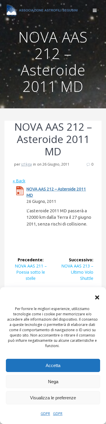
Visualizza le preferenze (53, 397)
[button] (97, 297)
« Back (19, 181)
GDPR (45, 413)
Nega (53, 381)
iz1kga (26, 164)
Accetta (53, 365)
